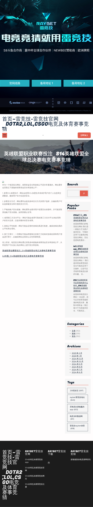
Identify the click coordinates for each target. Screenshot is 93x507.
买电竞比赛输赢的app (77, 408)
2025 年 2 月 (77, 353)
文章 (73, 331)
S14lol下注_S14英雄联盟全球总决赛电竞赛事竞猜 (80, 218)
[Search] (84, 193)
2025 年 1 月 (77, 356)
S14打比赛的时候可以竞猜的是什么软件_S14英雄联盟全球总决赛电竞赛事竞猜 (80, 285)
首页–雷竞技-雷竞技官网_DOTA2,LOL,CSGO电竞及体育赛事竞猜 (45, 124)
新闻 (73, 333)
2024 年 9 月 (77, 364)
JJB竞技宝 (76, 390)
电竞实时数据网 (76, 417)
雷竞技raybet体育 (77, 427)
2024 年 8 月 (77, 367)
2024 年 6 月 (77, 372)
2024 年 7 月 (77, 369)
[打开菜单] (4, 135)
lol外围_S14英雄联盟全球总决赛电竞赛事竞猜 (23, 256)
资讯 (73, 336)
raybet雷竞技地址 (77, 398)
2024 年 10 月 (77, 361)
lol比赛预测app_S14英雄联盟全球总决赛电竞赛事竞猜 (80, 250)
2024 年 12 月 (77, 359)
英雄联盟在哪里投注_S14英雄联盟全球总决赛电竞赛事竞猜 (29, 250)
